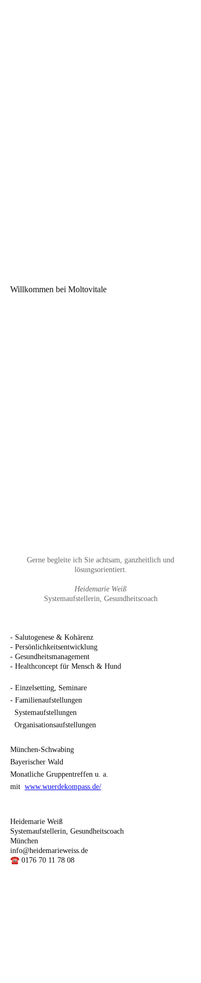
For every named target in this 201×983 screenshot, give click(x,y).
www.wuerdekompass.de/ (63, 787)
